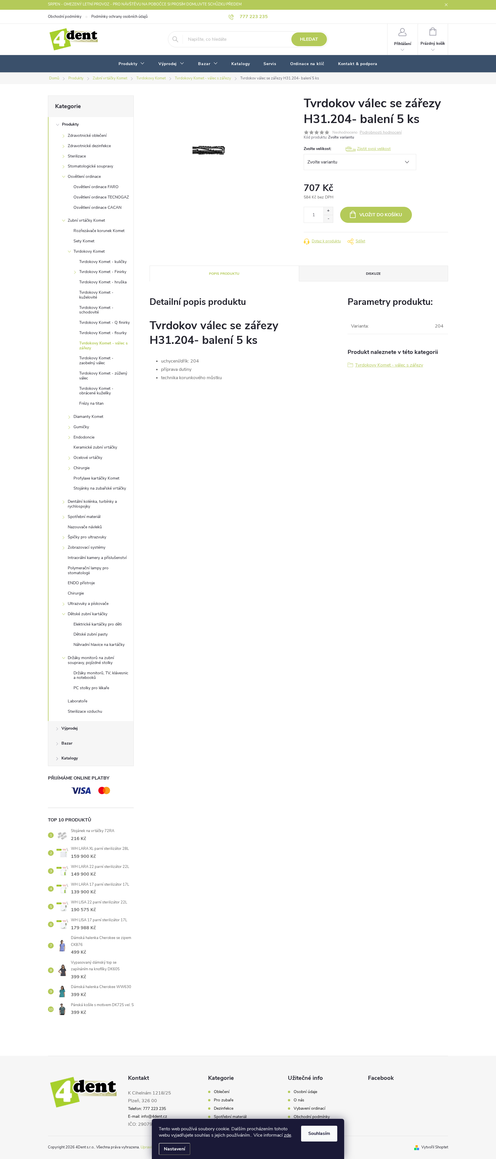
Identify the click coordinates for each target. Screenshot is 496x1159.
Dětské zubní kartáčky (87, 614)
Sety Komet (83, 241)
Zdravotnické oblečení (87, 135)
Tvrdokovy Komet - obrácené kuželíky (96, 391)
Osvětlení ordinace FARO (96, 187)
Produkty (70, 124)
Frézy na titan (91, 403)
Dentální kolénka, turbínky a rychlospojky (92, 504)
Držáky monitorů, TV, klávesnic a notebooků (100, 675)
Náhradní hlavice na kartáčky (99, 644)
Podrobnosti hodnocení (381, 132)
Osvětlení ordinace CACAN (97, 207)
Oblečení (221, 1092)
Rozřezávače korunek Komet (99, 230)
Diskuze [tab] (373, 273)
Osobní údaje (305, 1092)
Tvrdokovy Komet (89, 251)
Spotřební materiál (84, 516)
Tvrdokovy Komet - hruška (103, 282)
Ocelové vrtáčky (87, 457)
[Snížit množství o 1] (328, 219)
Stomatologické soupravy (90, 166)
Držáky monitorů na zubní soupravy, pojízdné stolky (91, 660)
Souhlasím (319, 1133)
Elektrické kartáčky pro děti (97, 624)
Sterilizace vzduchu (85, 711)
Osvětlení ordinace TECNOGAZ (101, 197)
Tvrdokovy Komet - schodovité (96, 310)
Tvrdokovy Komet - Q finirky (104, 322)
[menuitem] (132, 64)
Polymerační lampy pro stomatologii (88, 570)
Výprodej (69, 728)
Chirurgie (81, 468)
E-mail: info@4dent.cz (147, 1116)
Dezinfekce (223, 1108)
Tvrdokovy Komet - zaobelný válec (96, 360)
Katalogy (69, 758)
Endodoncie (83, 437)
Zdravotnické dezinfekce (89, 146)
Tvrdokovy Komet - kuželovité (96, 295)
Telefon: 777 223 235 (147, 1108)
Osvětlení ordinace (84, 176)
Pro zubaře (223, 1100)
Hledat (309, 39)
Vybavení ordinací (309, 1108)
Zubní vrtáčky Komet (86, 220)
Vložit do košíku (380, 215)
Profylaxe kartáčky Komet (96, 478)
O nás (299, 1100)
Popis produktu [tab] (224, 273)
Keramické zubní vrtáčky (95, 447)
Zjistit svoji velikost (374, 148)
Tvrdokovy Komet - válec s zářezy (103, 345)
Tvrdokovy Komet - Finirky (102, 271)
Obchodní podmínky (65, 16)
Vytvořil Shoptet (434, 1147)
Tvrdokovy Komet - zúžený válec (103, 376)
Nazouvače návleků (85, 527)
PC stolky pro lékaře (91, 688)
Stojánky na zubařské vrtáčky (99, 488)
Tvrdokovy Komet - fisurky (103, 333)
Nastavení (174, 1149)
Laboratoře (77, 701)
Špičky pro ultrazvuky (87, 537)
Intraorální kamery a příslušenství (97, 557)
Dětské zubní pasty (90, 634)
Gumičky (81, 427)
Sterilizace (77, 156)
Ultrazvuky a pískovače (88, 603)
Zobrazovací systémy (86, 547)
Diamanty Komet (88, 416)
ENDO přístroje (81, 583)
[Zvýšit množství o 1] (328, 211)
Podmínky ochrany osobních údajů (119, 16)
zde (287, 1135)
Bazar (66, 743)
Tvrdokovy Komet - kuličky (103, 261)
